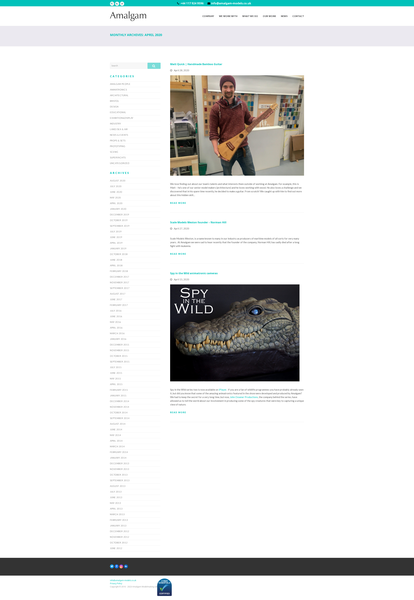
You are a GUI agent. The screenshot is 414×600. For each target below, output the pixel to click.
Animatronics (118, 89)
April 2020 (116, 203)
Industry (115, 123)
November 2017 (119, 282)
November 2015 (119, 350)
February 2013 (119, 520)
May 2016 (115, 322)
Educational (118, 112)
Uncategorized (120, 163)
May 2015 (115, 378)
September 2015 (120, 361)
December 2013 (119, 463)
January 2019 (118, 248)
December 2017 (119, 277)
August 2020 (117, 180)
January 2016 (118, 339)
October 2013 (119, 474)
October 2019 (119, 220)
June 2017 (116, 299)
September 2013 (120, 480)
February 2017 (119, 305)
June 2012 (116, 548)
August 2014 (117, 424)
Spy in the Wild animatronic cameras (194, 273)
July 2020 (116, 186)
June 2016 (116, 316)
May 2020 (115, 197)
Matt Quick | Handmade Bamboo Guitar (196, 64)
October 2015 (119, 356)
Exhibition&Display (121, 118)
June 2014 (116, 429)
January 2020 (118, 209)
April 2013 (116, 508)
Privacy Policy (116, 583)
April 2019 (116, 243)
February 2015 (119, 390)
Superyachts (118, 157)
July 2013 (116, 491)
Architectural (119, 95)
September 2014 (120, 418)
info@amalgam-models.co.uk (231, 3)
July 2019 (116, 231)
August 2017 (117, 293)
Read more (178, 203)
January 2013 (118, 525)
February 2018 (119, 271)
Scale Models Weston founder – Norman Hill (198, 222)
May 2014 (115, 435)
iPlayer (222, 389)
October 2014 (119, 412)
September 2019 (120, 226)
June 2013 (116, 497)
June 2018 (116, 260)
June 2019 (116, 237)
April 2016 (116, 327)
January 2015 (118, 395)
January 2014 (118, 458)
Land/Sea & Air (119, 129)
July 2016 (116, 310)
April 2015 (116, 384)
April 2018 (116, 265)
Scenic (114, 152)
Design (114, 106)
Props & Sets (117, 140)
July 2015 (116, 367)
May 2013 (115, 503)
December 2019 (119, 214)
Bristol (114, 101)
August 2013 (117, 486)
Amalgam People (120, 84)
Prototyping (117, 146)
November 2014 (119, 407)
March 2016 (117, 333)
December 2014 (119, 401)
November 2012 (119, 537)
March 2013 (117, 514)
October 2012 (119, 542)
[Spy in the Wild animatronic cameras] (235, 332)
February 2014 (119, 452)
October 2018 (119, 254)
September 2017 (120, 288)
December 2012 (119, 531)
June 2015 (116, 373)
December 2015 (119, 344)
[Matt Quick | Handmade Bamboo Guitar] (237, 125)
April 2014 (116, 441)
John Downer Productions (244, 397)
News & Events (119, 135)
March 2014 (117, 446)
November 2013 (119, 469)
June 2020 (116, 192)
